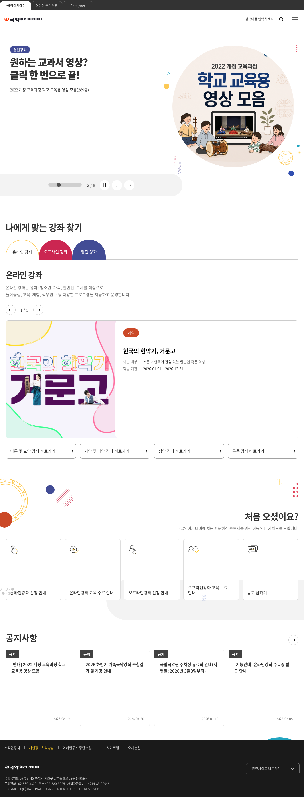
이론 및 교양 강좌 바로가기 (32, 451)
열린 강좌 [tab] (89, 252)
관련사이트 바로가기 (266, 768)
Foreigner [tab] (78, 5)
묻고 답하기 (257, 593)
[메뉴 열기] (295, 19)
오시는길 (134, 747)
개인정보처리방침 (41, 747)
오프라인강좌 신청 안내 (148, 593)
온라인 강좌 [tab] (22, 252)
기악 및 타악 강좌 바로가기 (107, 451)
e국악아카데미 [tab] (15, 5)
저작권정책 (12, 747)
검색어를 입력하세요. (260, 19)
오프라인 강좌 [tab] (55, 252)
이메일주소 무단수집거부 (80, 747)
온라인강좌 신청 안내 (28, 593)
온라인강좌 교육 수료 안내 (91, 593)
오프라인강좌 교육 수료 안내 (208, 590)
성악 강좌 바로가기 (174, 451)
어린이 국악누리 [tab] (46, 5)
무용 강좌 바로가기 (248, 451)
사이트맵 (113, 747)
